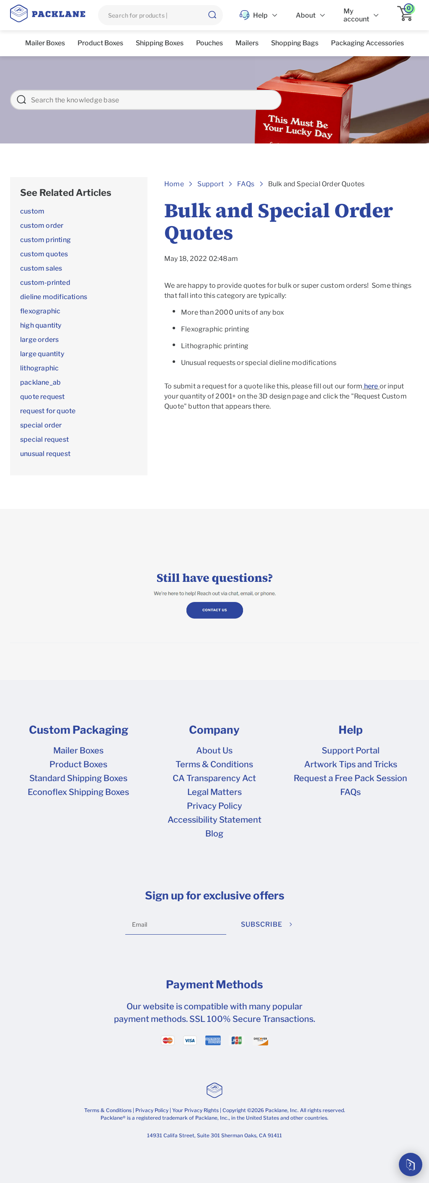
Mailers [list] (246, 43)
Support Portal (351, 750)
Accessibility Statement (214, 820)
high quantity (41, 325)
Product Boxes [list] (100, 43)
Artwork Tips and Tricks (350, 764)
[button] (212, 15)
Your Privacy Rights (195, 1110)
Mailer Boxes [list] (45, 43)
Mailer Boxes (78, 750)
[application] (408, 15)
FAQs (350, 792)
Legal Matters (214, 792)
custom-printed (45, 283)
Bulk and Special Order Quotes (316, 184)
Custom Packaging (78, 729)
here (371, 386)
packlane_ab (40, 382)
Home (174, 184)
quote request (42, 397)
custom (32, 211)
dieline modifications (53, 297)
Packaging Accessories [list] (367, 43)
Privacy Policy (214, 806)
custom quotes (44, 254)
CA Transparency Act (214, 778)
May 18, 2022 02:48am (201, 259)
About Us (214, 750)
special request (44, 439)
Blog (214, 834)
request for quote (47, 411)
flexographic (40, 311)
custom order (41, 225)
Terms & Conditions (214, 764)
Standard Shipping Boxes (78, 778)
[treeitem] (78, 193)
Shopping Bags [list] (294, 43)
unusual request (45, 454)
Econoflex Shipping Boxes (78, 792)
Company (214, 729)
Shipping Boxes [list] (159, 43)
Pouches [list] (209, 43)
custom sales (41, 268)
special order (41, 425)
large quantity (42, 354)
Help (351, 729)
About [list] (305, 15)
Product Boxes (78, 764)
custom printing (45, 240)
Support (210, 184)
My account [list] (356, 15)
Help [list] (260, 15)
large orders (39, 340)
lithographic (39, 368)
